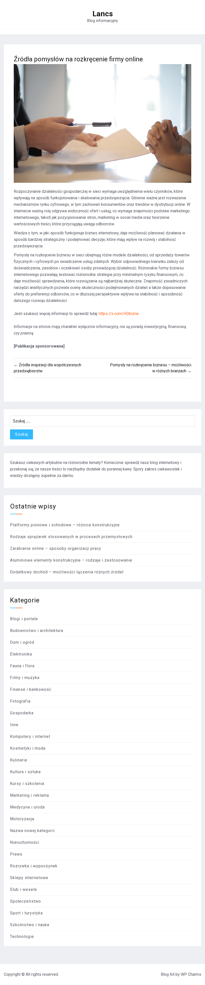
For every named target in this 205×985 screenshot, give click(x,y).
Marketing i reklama (29, 795)
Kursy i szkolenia (27, 783)
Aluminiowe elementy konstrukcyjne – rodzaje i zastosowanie (71, 560)
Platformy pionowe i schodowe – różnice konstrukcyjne (65, 525)
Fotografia (20, 701)
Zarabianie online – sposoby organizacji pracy (55, 548)
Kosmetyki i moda (28, 748)
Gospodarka (22, 713)
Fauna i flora (22, 666)
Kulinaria (18, 760)
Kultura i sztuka (25, 771)
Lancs (102, 14)
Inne (14, 724)
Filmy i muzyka (25, 677)
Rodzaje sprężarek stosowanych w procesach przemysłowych (71, 536)
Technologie (22, 936)
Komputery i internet (30, 736)
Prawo (16, 854)
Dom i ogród (22, 642)
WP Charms (191, 974)
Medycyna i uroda (27, 807)
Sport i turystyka (26, 913)
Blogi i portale (24, 618)
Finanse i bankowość (30, 689)
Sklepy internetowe (29, 877)
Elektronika (21, 654)
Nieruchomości (24, 842)
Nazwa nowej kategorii (32, 830)
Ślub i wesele (23, 889)
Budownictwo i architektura (36, 630)
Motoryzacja (22, 818)
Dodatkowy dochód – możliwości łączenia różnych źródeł (67, 572)
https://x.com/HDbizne (119, 313)
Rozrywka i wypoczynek (34, 866)
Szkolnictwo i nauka (29, 924)
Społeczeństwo (25, 901)
